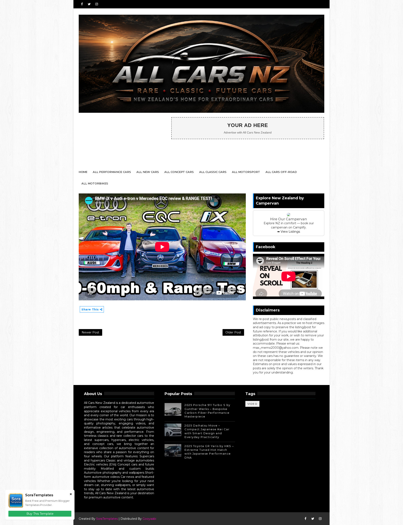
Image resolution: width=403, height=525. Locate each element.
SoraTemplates (107, 519)
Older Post (233, 332)
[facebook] (82, 4)
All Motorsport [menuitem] (246, 172)
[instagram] (96, 4)
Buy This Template (40, 514)
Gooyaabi (149, 519)
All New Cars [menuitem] (147, 172)
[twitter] (89, 4)
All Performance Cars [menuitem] (112, 172)
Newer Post (90, 332)
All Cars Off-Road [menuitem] (281, 172)
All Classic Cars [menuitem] (212, 172)
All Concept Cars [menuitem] (179, 172)
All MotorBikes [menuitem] (94, 183)
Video (252, 403)
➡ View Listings (288, 231)
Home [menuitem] (83, 172)
